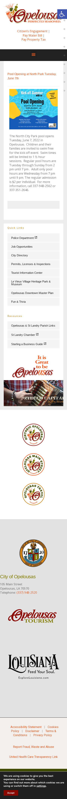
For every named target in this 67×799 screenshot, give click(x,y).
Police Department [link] (22, 237)
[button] (34, 54)
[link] (62, 14)
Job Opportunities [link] (22, 246)
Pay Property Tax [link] (33, 39)
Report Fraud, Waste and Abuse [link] (33, 747)
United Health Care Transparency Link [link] (33, 757)
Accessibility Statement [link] (26, 727)
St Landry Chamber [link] (23, 334)
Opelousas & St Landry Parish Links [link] (33, 325)
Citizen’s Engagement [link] (32, 31)
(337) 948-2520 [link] (27, 592)
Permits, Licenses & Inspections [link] (30, 264)
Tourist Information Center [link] (26, 272)
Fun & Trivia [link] (18, 301)
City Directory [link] (19, 255)
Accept (10, 792)
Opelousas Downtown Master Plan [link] (32, 293)
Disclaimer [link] (32, 731)
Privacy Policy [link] (42, 735)
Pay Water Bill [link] (32, 35)
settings (41, 786)
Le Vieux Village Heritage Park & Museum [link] (31, 283)
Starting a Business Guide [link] (27, 344)
